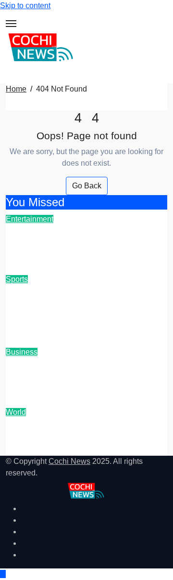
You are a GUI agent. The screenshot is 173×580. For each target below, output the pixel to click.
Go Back (86, 186)
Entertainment (29, 219)
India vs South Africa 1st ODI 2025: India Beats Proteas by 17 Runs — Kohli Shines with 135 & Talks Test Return (86, 309)
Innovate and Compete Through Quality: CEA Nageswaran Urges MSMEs (80, 376)
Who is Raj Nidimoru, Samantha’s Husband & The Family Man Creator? (83, 243)
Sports (17, 279)
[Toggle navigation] (11, 23)
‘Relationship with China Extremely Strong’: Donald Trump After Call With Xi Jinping (85, 436)
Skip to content (25, 5)
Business (21, 352)
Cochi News (69, 461)
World (16, 412)
